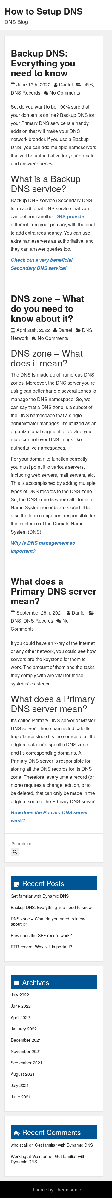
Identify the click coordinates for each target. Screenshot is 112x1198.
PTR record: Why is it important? (41, 947)
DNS (87, 84)
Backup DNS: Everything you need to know (43, 63)
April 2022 (20, 1017)
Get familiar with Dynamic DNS (40, 896)
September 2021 (26, 1063)
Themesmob (68, 1189)
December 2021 (26, 1040)
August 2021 (23, 1074)
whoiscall (19, 1145)
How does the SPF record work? (41, 935)
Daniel (66, 84)
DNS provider (70, 216)
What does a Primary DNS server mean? (53, 591)
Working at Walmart (29, 1156)
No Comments (64, 92)
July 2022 (20, 995)
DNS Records (25, 92)
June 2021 (21, 1097)
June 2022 (21, 1006)
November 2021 (26, 1051)
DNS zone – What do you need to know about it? (47, 308)
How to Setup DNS (43, 10)
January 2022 (24, 1029)
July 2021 (20, 1085)
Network (19, 338)
